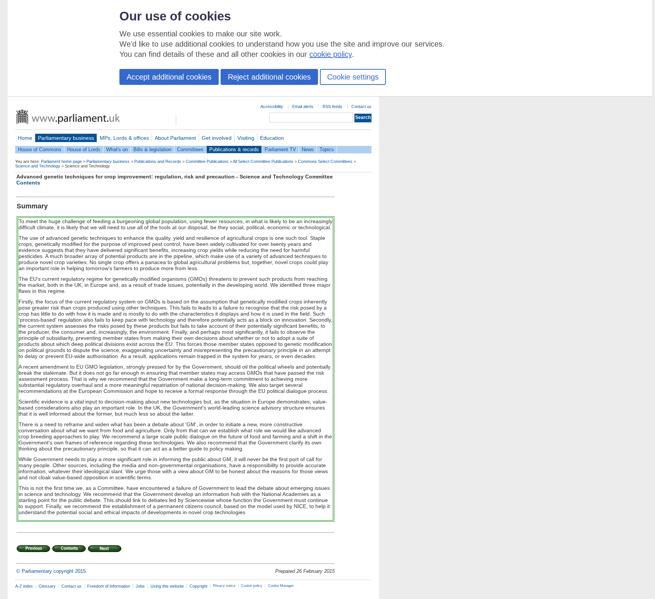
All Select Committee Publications (263, 161)
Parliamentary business (66, 138)
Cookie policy (251, 586)
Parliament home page (61, 161)
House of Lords (83, 149)
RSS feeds (332, 106)
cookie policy (330, 54)
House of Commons (39, 149)
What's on (117, 149)
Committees (190, 149)
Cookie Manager (281, 586)
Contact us (361, 106)
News (308, 149)
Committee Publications (207, 161)
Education (272, 138)
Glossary (47, 586)
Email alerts (302, 106)
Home (25, 138)
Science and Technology (37, 166)
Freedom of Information (108, 586)
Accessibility (271, 106)
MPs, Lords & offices (124, 138)
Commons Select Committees (325, 161)
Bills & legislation (152, 149)
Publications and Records (157, 161)
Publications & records (234, 149)
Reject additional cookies (269, 77)
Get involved (217, 138)
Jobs (140, 586)
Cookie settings (353, 77)
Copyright (198, 586)
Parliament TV (280, 149)
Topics (327, 149)
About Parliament (175, 138)
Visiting (245, 138)
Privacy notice (224, 586)
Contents (28, 183)
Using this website (167, 586)
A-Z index (24, 586)
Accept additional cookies (169, 77)
